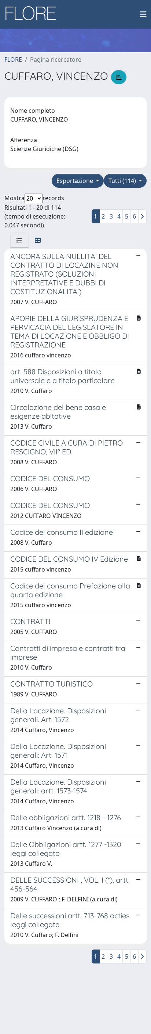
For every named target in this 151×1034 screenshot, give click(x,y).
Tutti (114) (122, 181)
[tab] (19, 240)
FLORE (13, 59)
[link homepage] (33, 14)
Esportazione (75, 181)
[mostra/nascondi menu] (143, 14)
